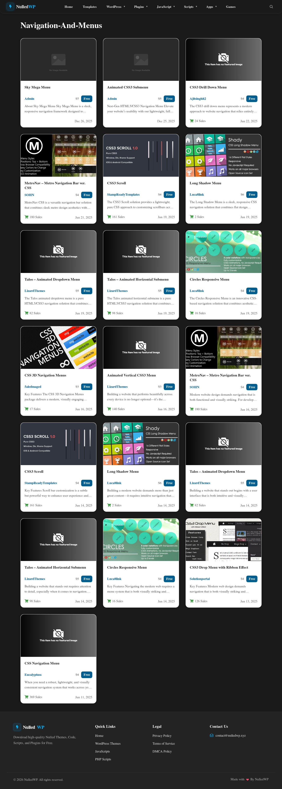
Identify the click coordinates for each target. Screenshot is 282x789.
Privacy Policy (162, 735)
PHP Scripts (103, 759)
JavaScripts (102, 751)
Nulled (26, 6)
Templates (90, 6)
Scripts (188, 6)
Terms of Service (164, 743)
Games (231, 6)
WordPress (114, 6)
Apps (209, 6)
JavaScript (164, 6)
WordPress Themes (108, 743)
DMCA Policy (162, 751)
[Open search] (271, 6)
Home (69, 6)
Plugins (139, 6)
